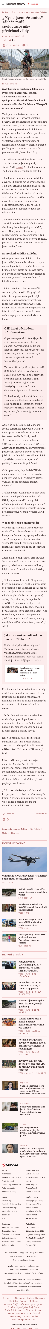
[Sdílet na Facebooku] (4, 819)
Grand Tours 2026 (33, 1191)
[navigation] (3, 4)
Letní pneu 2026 (32, 1227)
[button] (24, 63)
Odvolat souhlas (30, 1316)
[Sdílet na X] (8, 819)
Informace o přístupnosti (31, 1304)
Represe (15, 833)
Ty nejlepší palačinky (34, 1200)
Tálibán (24, 829)
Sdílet (18, 45)
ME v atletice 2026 (9, 1211)
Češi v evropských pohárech (24, 1260)
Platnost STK (31, 1245)
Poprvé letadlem (9, 1231)
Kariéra (30, 1298)
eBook (8, 45)
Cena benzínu (31, 1256)
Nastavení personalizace (23, 1319)
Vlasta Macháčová (13, 36)
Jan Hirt (29, 1181)
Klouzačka (34, 1269)
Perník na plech (32, 1218)
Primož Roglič (31, 1188)
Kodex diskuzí (33, 1313)
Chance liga (7, 1200)
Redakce (24, 1301)
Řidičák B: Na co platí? (35, 1238)
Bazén (22, 1266)
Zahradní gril (30, 1273)
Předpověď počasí (37, 1253)
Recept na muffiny (33, 1204)
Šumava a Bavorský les (11, 1234)
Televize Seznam (34, 1310)
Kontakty (13, 1301)
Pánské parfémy (23, 1290)
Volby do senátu (8, 1188)
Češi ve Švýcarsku (9, 1238)
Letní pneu (39, 1283)
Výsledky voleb (8, 1181)
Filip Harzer (38, 1073)
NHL (4, 1218)
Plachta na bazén (34, 1266)
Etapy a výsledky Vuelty (35, 1177)
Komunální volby (9, 1191)
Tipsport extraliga (9, 1207)
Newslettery (15, 1316)
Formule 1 (6, 1215)
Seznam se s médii (16, 1313)
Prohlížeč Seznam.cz (15, 1310)
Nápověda (40, 1298)
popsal (19, 167)
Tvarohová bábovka (33, 1211)
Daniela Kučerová (30, 993)
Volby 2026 (6, 1174)
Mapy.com (23, 1253)
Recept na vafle (32, 1215)
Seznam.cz (33, 4)
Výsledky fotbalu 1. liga (11, 1204)
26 (27, 45)
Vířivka (40, 1273)
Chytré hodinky (34, 1286)
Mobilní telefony (34, 1279)
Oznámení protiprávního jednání (23, 1307)
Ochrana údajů (11, 1304)
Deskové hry (12, 1286)
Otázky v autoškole (33, 1241)
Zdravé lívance (32, 1207)
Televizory (22, 1286)
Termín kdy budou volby (12, 1184)
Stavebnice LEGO (11, 1283)
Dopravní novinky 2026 (35, 1234)
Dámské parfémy (26, 1283)
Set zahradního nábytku (14, 1273)
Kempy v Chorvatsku (10, 1227)
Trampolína (14, 1269)
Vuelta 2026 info (32, 1174)
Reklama (34, 1301)
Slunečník (24, 1269)
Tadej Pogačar (31, 1184)
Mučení (5, 833)
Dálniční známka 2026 (35, 1231)
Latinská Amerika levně (11, 1241)
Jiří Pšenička (27, 975)
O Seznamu (19, 1298)
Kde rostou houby (17, 1256)
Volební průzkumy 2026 (11, 1177)
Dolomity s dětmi (9, 1245)
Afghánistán (35, 829)
